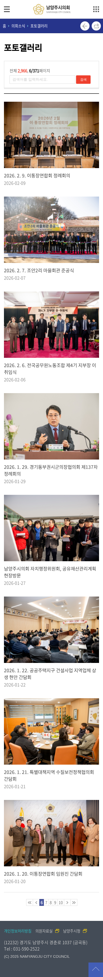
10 (61, 902)
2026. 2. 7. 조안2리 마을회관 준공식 (39, 270)
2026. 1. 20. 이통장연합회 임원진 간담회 (43, 873)
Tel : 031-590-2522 (22, 948)
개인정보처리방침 (17, 931)
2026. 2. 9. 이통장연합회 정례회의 (37, 175)
